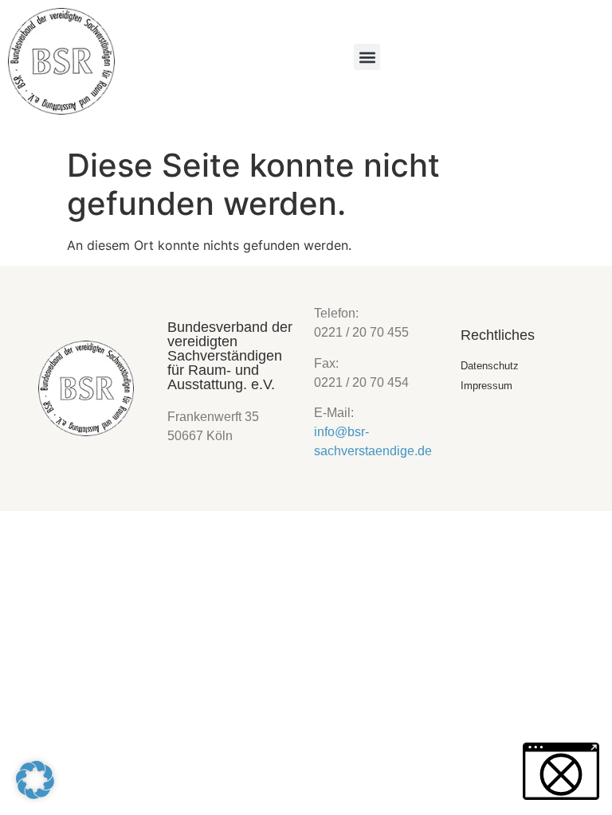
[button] (367, 57)
